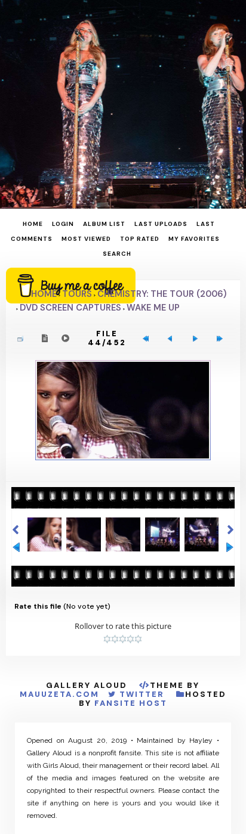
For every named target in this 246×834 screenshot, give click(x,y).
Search (117, 254)
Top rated (139, 239)
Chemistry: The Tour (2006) (161, 294)
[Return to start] (149, 338)
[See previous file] (173, 338)
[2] (115, 639)
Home (33, 224)
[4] (130, 639)
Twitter (141, 694)
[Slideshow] (66, 338)
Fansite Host (130, 703)
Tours (77, 294)
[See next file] (198, 338)
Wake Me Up (153, 308)
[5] (138, 639)
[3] (123, 639)
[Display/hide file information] (45, 338)
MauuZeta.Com (59, 694)
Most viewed (86, 239)
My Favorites (194, 239)
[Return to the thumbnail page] (23, 338)
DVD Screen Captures (70, 308)
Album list (104, 224)
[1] (107, 639)
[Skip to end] (223, 338)
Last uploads (160, 224)
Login (63, 224)
